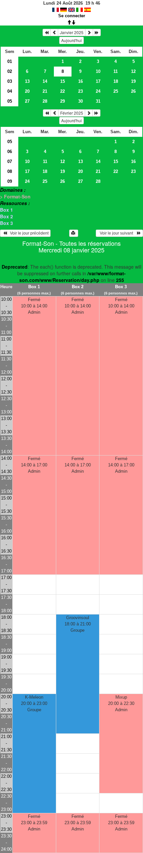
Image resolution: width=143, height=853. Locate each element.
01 (9, 61)
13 (27, 81)
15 (62, 81)
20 (27, 91)
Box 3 (6, 223)
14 (45, 81)
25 (115, 91)
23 (80, 91)
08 (9, 171)
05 (9, 101)
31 (98, 101)
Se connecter (71, 15)
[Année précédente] (47, 32)
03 (9, 81)
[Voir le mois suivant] (89, 32)
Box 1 (6, 209)
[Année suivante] (97, 32)
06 (9, 151)
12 (133, 71)
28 (45, 101)
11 (115, 71)
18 (115, 81)
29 (62, 101)
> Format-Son (15, 196)
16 (80, 81)
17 (98, 81)
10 (98, 71)
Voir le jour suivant (117, 233)
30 (80, 101)
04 (9, 91)
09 (9, 181)
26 (133, 91)
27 (27, 101)
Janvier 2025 (71, 32)
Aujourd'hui (71, 40)
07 (9, 161)
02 (9, 71)
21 (45, 91)
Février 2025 (71, 113)
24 (98, 91)
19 (133, 81)
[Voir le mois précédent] (54, 32)
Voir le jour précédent (28, 233)
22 (62, 91)
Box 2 (6, 216)
